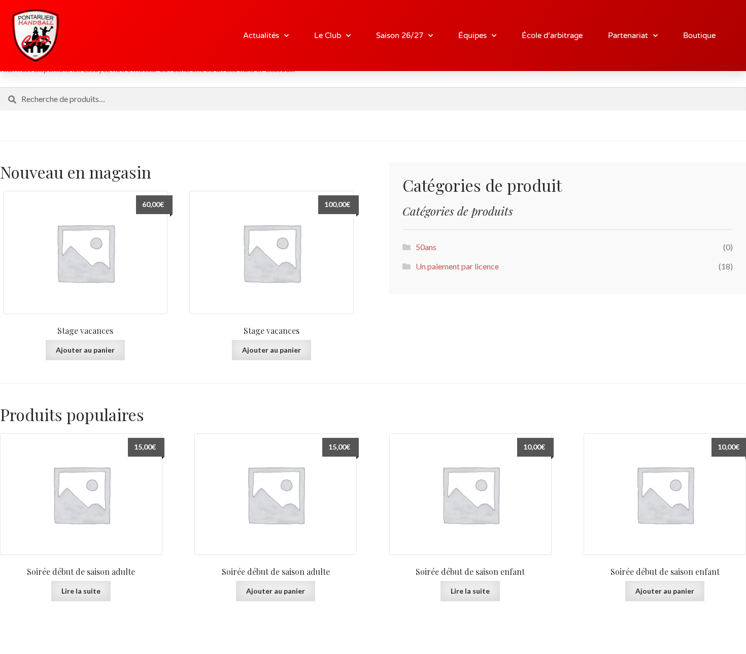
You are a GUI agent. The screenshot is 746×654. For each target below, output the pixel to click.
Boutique (699, 35)
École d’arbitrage (552, 35)
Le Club (327, 35)
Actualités (261, 35)
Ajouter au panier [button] (85, 350)
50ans (426, 247)
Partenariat (628, 35)
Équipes (472, 35)
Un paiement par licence (457, 266)
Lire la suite (80, 591)
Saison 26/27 (399, 35)
